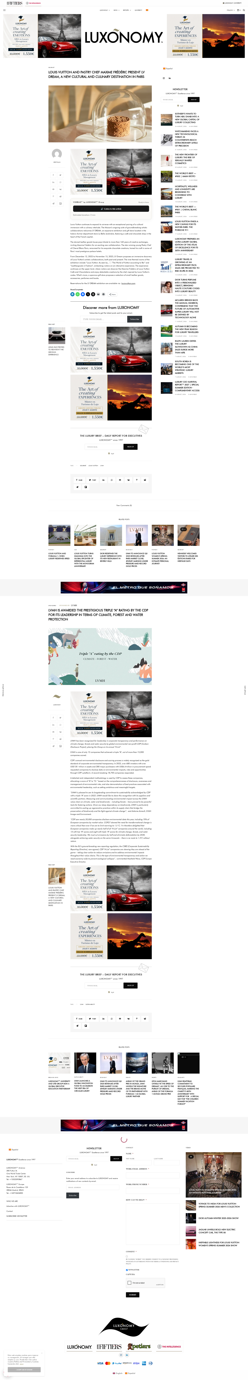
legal (150, 705)
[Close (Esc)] (170, 664)
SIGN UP (149, 698)
